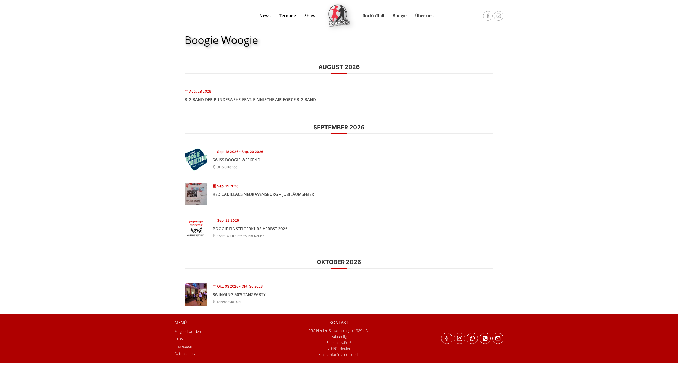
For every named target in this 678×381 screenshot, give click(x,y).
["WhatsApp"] (472, 338)
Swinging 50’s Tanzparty (239, 294)
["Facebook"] (488, 16)
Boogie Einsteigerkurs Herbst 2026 (250, 228)
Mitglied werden (188, 331)
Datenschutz (185, 353)
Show (309, 16)
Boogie (399, 16)
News (265, 16)
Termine (287, 16)
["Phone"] (485, 338)
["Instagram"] (498, 16)
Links (179, 338)
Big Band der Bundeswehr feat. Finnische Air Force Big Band (250, 99)
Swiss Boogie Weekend (236, 159)
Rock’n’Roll (373, 16)
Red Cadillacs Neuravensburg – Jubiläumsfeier (263, 194)
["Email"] (497, 338)
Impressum (184, 346)
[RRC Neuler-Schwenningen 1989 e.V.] (339, 16)
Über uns (424, 16)
